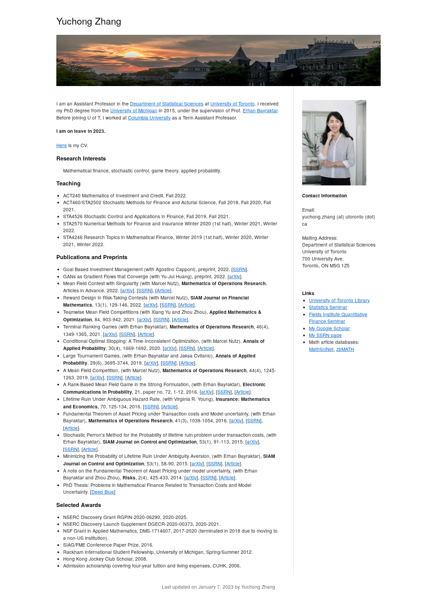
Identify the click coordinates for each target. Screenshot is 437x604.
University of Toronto (232, 103)
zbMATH (345, 349)
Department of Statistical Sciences (166, 103)
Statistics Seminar (328, 307)
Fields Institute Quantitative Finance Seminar (338, 317)
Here (61, 145)
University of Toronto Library (339, 300)
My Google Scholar (329, 328)
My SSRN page (325, 335)
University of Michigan (133, 110)
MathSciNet (321, 349)
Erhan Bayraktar (260, 110)
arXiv (234, 276)
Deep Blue (102, 491)
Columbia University (149, 117)
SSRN (239, 269)
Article (163, 290)
